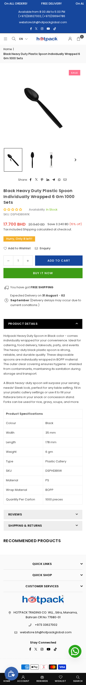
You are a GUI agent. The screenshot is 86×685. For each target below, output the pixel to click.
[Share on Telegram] (53, 180)
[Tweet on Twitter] (36, 180)
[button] (78, 39)
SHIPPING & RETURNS (25, 525)
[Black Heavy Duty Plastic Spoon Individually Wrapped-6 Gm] (32, 160)
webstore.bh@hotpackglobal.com (46, 632)
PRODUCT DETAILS (23, 324)
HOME (6, 681)
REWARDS (42, 681)
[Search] (14, 39)
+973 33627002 (46, 625)
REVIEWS (15, 514)
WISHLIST (60, 681)
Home (7, 49)
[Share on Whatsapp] (59, 180)
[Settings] (70, 39)
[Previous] (11, 160)
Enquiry (45, 248)
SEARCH (78, 681)
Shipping (29, 229)
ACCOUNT (23, 681)
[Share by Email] (65, 180)
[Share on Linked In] (48, 180)
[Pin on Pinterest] (42, 180)
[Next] (75, 160)
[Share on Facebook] (30, 180)
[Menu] (5, 39)
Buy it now (43, 273)
